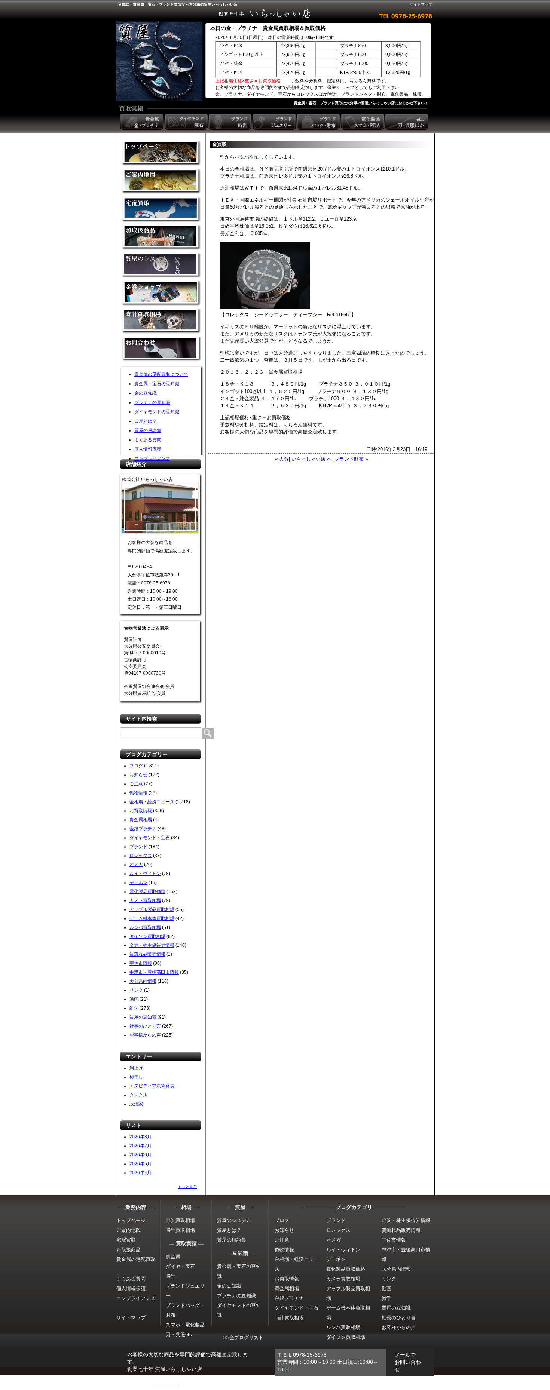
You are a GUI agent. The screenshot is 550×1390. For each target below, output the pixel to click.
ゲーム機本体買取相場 (151, 918)
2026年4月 (140, 1172)
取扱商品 (161, 237)
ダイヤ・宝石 (180, 1266)
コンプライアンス (152, 458)
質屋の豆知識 (142, 1017)
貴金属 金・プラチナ (142, 122)
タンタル (138, 1095)
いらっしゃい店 (164, 1385)
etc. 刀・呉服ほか (407, 122)
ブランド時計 (231, 122)
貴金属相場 (140, 819)
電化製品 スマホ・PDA (363, 122)
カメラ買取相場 (145, 900)
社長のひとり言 (145, 1026)
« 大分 (282, 459)
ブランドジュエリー (275, 122)
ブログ (136, 765)
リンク (136, 990)
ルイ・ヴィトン (145, 873)
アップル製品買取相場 (151, 909)
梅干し (136, 1077)
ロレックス (140, 855)
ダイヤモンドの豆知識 (156, 411)
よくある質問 (147, 439)
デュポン (138, 882)
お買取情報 (140, 810)
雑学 (133, 1008)
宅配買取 (161, 209)
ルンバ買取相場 (145, 927)
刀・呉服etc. (179, 1334)
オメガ (136, 864)
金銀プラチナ (142, 828)
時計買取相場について (161, 321)
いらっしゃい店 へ (311, 459)
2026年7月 (140, 1145)
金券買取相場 (180, 1220)
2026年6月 (140, 1154)
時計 (170, 1276)
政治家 (136, 1104)
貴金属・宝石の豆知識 (156, 383)
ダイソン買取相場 (147, 936)
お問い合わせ (161, 349)
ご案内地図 (128, 1230)
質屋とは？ (145, 421)
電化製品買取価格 (147, 891)
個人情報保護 (147, 449)
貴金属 (173, 1256)
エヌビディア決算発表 (151, 1086)
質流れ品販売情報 (147, 954)
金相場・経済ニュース (151, 801)
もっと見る (187, 1187)
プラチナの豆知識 (152, 402)
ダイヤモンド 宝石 (187, 122)
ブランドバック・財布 (319, 122)
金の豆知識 (145, 393)
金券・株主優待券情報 (151, 945)
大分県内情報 (142, 981)
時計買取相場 (180, 1230)
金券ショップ (161, 293)
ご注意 (136, 783)
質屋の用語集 (147, 430)
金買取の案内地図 (161, 181)
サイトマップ (421, 4)
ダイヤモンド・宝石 (149, 837)
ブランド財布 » (351, 459)
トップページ (131, 1220)
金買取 (161, 153)
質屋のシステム (161, 265)
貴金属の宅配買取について (161, 374)
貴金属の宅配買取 (135, 1259)
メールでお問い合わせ (408, 1362)
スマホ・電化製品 (185, 1325)
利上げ (136, 1068)
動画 (133, 999)
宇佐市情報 (140, 963)
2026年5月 (140, 1163)
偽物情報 (138, 792)
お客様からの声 (145, 1035)
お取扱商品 (128, 1249)
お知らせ (138, 774)
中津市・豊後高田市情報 (154, 972)
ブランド (138, 846)
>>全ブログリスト (243, 1337)
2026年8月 (140, 1136)
